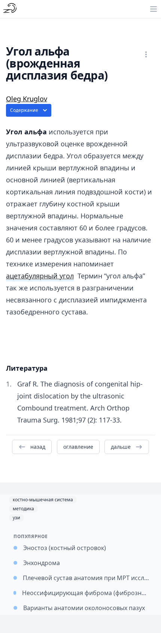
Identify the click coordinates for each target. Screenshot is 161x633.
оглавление (78, 446)
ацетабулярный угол (40, 275)
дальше (121, 446)
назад (37, 446)
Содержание (24, 110)
